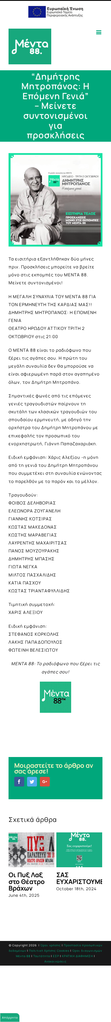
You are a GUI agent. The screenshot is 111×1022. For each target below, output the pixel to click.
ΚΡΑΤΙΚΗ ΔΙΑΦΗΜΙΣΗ (77, 957)
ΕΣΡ (56, 957)
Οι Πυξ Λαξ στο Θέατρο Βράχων (24, 881)
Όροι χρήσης (50, 946)
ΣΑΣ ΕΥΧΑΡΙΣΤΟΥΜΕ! (78, 878)
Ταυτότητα (41, 957)
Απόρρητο (10, 1017)
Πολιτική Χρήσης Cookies (49, 952)
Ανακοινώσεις (55, 962)
